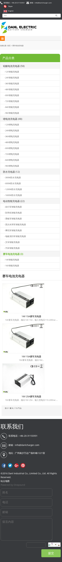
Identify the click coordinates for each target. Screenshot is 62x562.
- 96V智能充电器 (11, 113)
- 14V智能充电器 (11, 259)
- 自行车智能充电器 (13, 206)
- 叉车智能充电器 (12, 242)
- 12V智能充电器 (11, 71)
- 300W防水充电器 (12, 177)
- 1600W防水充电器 (13, 195)
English (11, 11)
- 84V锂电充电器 (11, 160)
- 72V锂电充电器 (11, 154)
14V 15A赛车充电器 (31, 316)
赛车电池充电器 (18, 46)
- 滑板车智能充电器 (13, 218)
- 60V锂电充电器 (11, 148)
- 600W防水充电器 (12, 183)
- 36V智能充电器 (11, 83)
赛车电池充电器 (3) (13, 254)
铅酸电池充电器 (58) (13, 66)
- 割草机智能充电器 (13, 212)
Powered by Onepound (13, 484)
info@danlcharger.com (27, 445)
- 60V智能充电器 (11, 95)
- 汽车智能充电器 (12, 248)
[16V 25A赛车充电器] (23, 393)
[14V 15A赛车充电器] (23, 313)
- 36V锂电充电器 (11, 136)
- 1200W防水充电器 (13, 189)
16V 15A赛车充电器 (31, 356)
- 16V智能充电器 (11, 265)
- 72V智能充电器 (11, 101)
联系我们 (12, 426)
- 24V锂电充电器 (11, 130)
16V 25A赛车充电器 (31, 396)
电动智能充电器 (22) (13, 201)
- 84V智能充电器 (11, 107)
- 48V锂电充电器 (11, 142)
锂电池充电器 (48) (12, 118)
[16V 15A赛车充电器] (23, 353)
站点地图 (5, 481)
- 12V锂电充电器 (11, 124)
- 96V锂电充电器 (11, 165)
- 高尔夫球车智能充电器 (15, 224)
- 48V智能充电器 (11, 89)
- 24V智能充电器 (11, 77)
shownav (2, 38)
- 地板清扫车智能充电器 (15, 236)
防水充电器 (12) (11, 171)
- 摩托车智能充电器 (13, 230)
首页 (8, 46)
